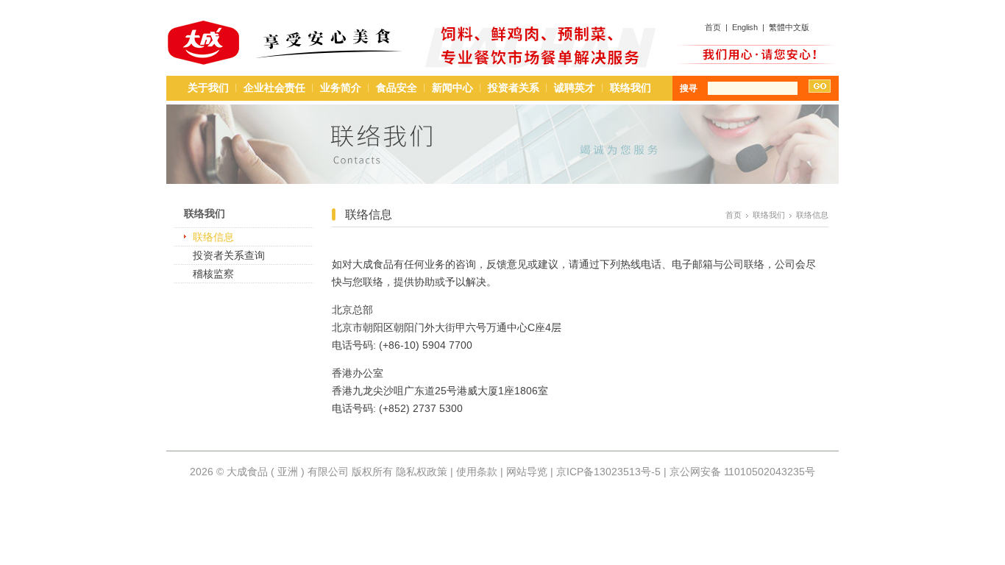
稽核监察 (213, 274)
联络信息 (213, 237)
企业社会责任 (274, 87)
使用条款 (476, 471)
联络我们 (630, 87)
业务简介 (340, 87)
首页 (713, 27)
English (745, 27)
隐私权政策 (421, 471)
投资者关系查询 (229, 255)
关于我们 (208, 87)
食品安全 (396, 87)
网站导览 (526, 471)
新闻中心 (452, 87)
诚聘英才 (574, 87)
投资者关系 (513, 87)
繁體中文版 (789, 27)
